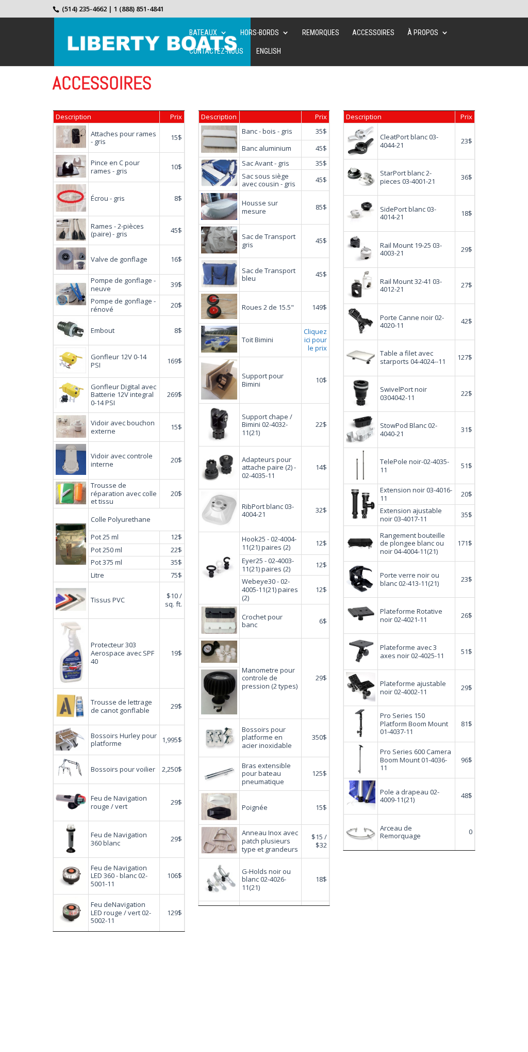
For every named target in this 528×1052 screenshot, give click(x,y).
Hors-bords (259, 33)
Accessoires (373, 33)
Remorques (320, 33)
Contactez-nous (216, 51)
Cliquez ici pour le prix (315, 339)
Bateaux (203, 33)
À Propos (422, 33)
